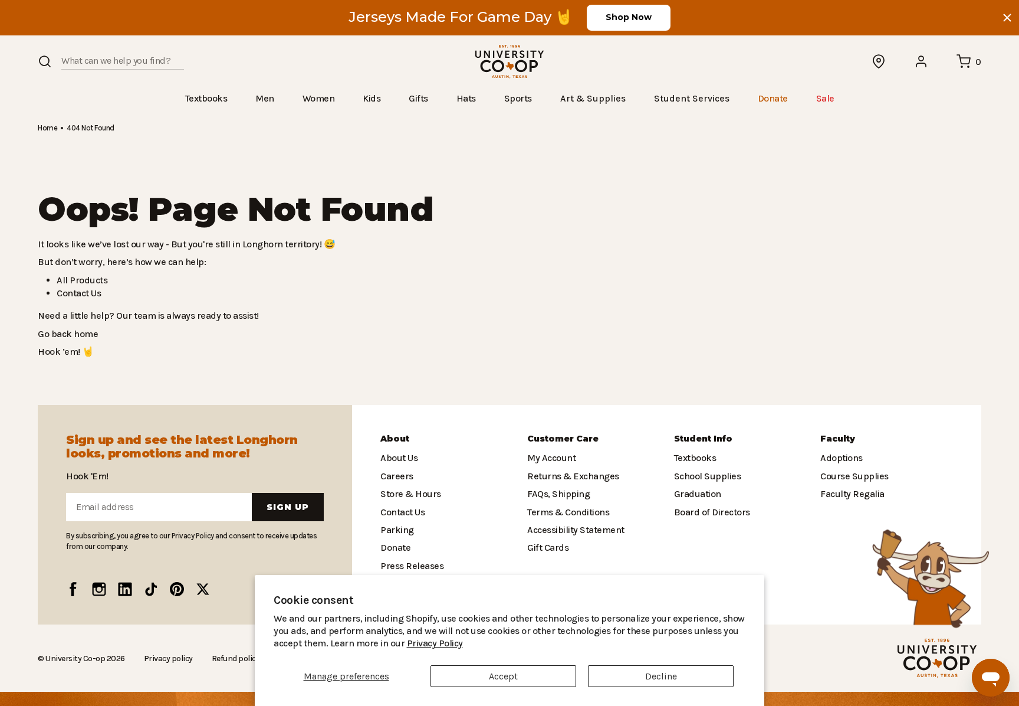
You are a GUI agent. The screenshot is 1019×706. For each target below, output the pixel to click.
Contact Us (78, 292)
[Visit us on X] (203, 589)
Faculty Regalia (851, 494)
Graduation (696, 494)
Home (47, 127)
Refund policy (230, 658)
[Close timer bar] (1007, 17)
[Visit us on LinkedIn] (125, 589)
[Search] (45, 61)
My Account (550, 458)
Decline (661, 676)
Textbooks (694, 458)
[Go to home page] (509, 62)
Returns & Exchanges (570, 476)
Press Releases (411, 566)
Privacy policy (165, 658)
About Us (398, 458)
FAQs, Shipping (558, 494)
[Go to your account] (922, 61)
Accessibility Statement (572, 530)
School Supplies (706, 476)
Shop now (629, 17)
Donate (394, 547)
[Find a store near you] (879, 61)
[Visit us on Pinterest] (177, 589)
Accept (503, 676)
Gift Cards (546, 547)
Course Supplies (853, 476)
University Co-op (74, 657)
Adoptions (840, 458)
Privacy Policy (372, 643)
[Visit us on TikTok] (151, 589)
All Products (80, 279)
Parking (395, 530)
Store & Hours (408, 494)
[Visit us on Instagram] (99, 589)
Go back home (66, 333)
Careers (396, 476)
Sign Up (288, 507)
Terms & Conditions (565, 511)
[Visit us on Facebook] (73, 589)
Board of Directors (709, 511)
